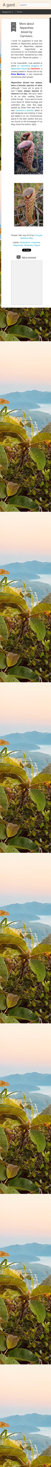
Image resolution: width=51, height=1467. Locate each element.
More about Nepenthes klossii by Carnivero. (26, 29)
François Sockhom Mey (31, 236)
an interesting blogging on (26, 67)
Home (19, 11)
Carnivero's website (25, 110)
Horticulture (25, 242)
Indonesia (35, 242)
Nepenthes (18, 245)
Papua (37, 245)
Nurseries (28, 245)
